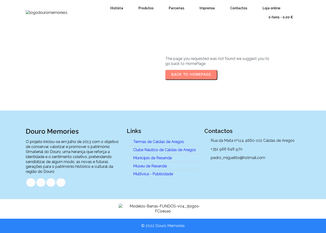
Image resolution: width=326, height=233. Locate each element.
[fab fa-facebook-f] (30, 182)
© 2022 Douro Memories (163, 225)
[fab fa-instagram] (60, 182)
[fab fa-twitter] (40, 182)
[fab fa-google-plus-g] (50, 182)
